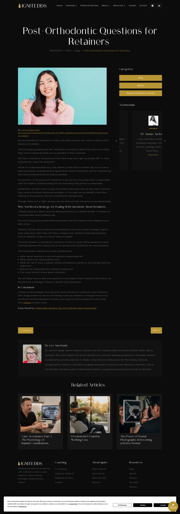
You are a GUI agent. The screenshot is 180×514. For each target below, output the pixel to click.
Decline (142, 505)
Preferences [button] (22, 506)
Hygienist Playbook (64, 473)
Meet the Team (99, 478)
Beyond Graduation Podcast (141, 93)
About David (98, 473)
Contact (133, 487)
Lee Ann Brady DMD (30, 130)
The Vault (133, 482)
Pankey (27, 303)
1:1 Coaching (61, 469)
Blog (140, 78)
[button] (165, 141)
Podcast (133, 478)
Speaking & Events (64, 478)
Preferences (122, 505)
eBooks (140, 85)
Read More (141, 155)
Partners (96, 482)
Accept (163, 505)
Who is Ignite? (99, 469)
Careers (58, 482)
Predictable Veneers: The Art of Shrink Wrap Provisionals (65, 308)
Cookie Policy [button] (73, 504)
